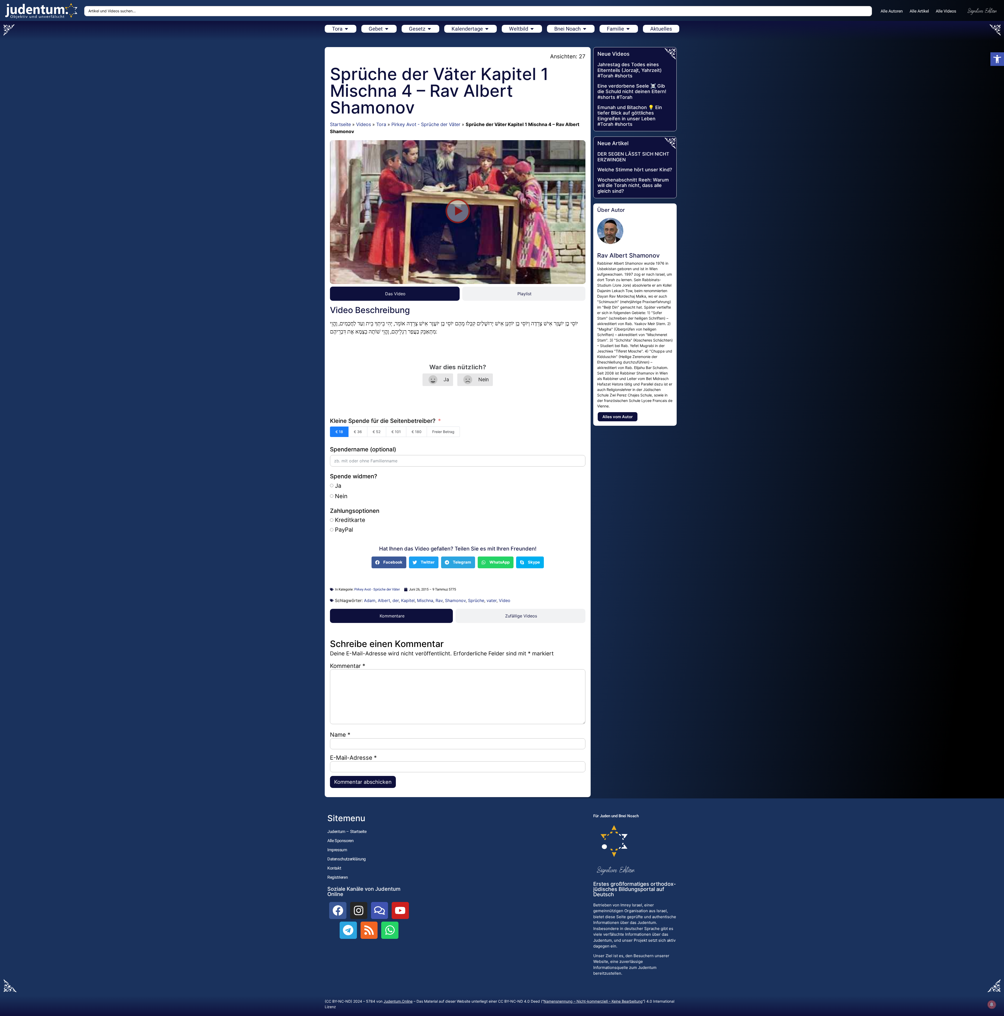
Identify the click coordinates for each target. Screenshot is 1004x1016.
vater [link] (492, 600)
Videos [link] (363, 124)
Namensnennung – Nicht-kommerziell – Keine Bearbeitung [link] (593, 1001)
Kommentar (347, 666)
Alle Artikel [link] (919, 11)
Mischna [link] (425, 600)
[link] (997, 59)
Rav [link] (439, 600)
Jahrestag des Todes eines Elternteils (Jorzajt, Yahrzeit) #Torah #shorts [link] (629, 70)
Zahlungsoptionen (354, 510)
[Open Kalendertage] (486, 29)
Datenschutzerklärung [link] (346, 858)
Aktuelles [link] (661, 29)
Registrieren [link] (337, 877)
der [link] (395, 600)
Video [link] (504, 600)
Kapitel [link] (408, 600)
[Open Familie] (628, 29)
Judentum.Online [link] (398, 1001)
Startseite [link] (340, 124)
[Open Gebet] (386, 29)
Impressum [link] (337, 849)
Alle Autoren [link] (892, 11)
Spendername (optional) (363, 449)
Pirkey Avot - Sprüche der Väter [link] (425, 124)
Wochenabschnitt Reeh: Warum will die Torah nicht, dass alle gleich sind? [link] (633, 185)
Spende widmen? (353, 476)
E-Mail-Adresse (353, 757)
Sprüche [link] (476, 600)
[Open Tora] (346, 29)
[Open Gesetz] (429, 29)
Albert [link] (384, 600)
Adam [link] (369, 600)
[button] (458, 212)
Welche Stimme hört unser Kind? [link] (634, 169)
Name (340, 734)
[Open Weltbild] (532, 29)
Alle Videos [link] (946, 11)
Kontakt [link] (334, 868)
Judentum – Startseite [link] (347, 831)
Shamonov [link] (455, 600)
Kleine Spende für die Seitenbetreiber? (383, 420)
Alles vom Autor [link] (617, 416)
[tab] (395, 294)
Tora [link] (381, 124)
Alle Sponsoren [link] (340, 840)
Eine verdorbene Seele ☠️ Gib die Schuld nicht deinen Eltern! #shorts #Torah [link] (631, 91)
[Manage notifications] (992, 1004)
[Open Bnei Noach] (584, 29)
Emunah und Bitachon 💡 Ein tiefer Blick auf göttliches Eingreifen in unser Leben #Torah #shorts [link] (629, 116)
